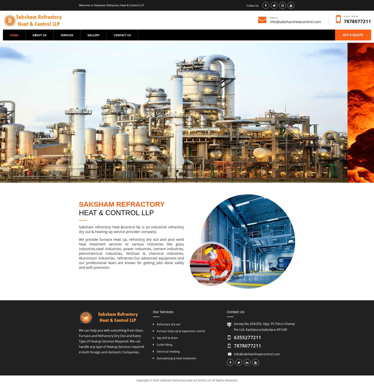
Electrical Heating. (168, 351)
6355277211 (247, 337)
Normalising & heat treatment (176, 358)
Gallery (93, 35)
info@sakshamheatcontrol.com (295, 21)
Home (17, 35)
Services (67, 35)
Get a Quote (353, 35)
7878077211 (357, 21)
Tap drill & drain (167, 338)
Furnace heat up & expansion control (181, 331)
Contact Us (122, 35)
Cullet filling (164, 345)
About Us (40, 35)
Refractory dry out (168, 324)
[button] (28, 113)
